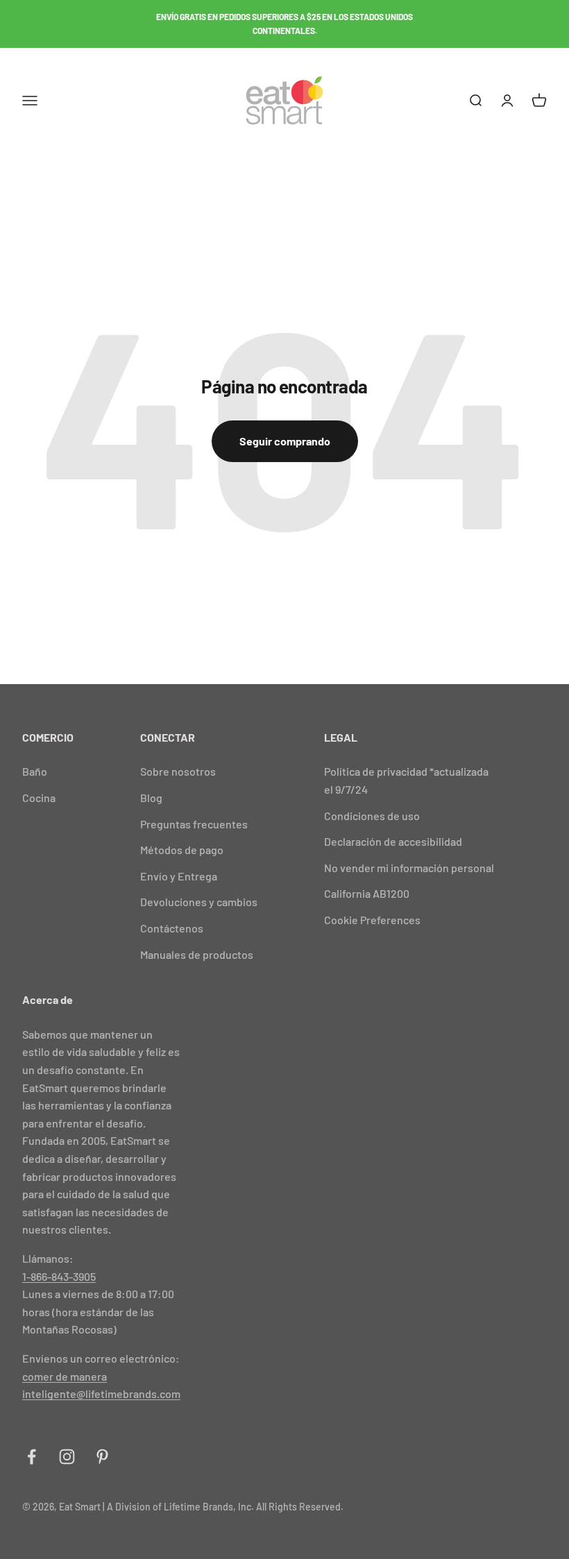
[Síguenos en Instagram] (67, 1456)
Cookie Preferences (372, 919)
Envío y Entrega (178, 876)
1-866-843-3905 (59, 1276)
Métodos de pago (181, 849)
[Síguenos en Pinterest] (102, 1456)
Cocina (39, 797)
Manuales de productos (196, 954)
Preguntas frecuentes (194, 823)
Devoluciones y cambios (198, 901)
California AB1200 (366, 893)
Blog (151, 797)
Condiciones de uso (372, 815)
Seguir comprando (284, 441)
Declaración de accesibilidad (393, 841)
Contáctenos (171, 928)
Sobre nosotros (178, 771)
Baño (34, 771)
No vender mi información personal (409, 867)
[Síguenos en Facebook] (31, 1456)
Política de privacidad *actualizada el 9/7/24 (406, 780)
